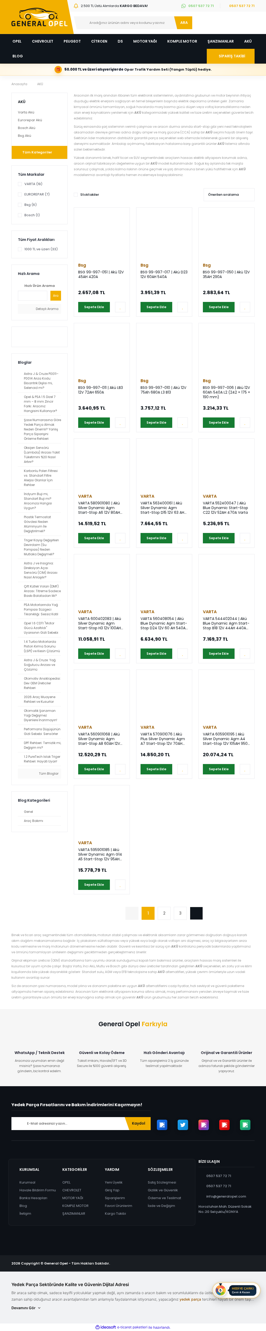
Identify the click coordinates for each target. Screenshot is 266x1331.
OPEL (66, 1182)
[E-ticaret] (132, 1327)
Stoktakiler (89, 194)
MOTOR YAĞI (72, 1197)
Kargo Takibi (115, 1213)
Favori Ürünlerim (118, 1205)
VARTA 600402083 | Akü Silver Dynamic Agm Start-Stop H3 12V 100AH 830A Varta (99, 623)
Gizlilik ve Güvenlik (163, 1190)
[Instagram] (203, 1125)
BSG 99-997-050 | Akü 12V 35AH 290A (226, 274)
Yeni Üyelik (114, 1182)
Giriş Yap (112, 1190)
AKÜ (40, 84)
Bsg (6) (30, 204)
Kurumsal (27, 1182)
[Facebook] (162, 1125)
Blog (23, 1205)
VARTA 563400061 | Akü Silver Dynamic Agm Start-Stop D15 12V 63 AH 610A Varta (162, 508)
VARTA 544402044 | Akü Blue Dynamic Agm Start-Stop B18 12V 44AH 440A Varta (226, 623)
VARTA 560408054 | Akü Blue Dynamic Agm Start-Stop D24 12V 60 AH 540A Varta (164, 623)
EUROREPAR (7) (37, 194)
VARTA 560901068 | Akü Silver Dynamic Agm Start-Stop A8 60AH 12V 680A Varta (99, 739)
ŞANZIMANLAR (73, 1213)
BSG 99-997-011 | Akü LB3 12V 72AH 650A (100, 390)
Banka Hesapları (33, 1197)
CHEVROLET (71, 1190)
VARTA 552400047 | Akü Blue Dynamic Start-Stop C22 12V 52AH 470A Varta (225, 508)
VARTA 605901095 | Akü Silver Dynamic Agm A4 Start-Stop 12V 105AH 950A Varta (226, 739)
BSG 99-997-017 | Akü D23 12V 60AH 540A (164, 274)
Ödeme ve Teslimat (164, 1197)
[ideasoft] (105, 1327)
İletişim (25, 1213)
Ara (55, 295)
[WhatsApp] (245, 1125)
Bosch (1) (32, 215)
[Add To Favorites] (120, 307)
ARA (184, 22)
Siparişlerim (115, 1197)
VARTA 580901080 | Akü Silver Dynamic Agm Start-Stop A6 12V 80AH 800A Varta (99, 508)
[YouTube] (224, 1125)
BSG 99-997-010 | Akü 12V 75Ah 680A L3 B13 (163, 390)
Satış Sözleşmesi (162, 1182)
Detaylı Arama (46, 309)
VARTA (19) (33, 183)
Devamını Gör (23, 1308)
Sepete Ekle (94, 307)
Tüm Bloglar (48, 773)
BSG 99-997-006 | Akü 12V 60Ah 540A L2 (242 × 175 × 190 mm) (226, 392)
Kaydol (138, 1123)
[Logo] (39, 17)
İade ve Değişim (161, 1205)
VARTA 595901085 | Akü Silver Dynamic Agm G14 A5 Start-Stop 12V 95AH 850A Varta (100, 854)
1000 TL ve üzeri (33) (41, 249)
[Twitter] (183, 1125)
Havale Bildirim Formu (37, 1190)
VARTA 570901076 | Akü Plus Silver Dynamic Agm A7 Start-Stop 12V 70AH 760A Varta (163, 739)
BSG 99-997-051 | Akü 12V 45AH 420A (101, 274)
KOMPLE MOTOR (75, 1205)
